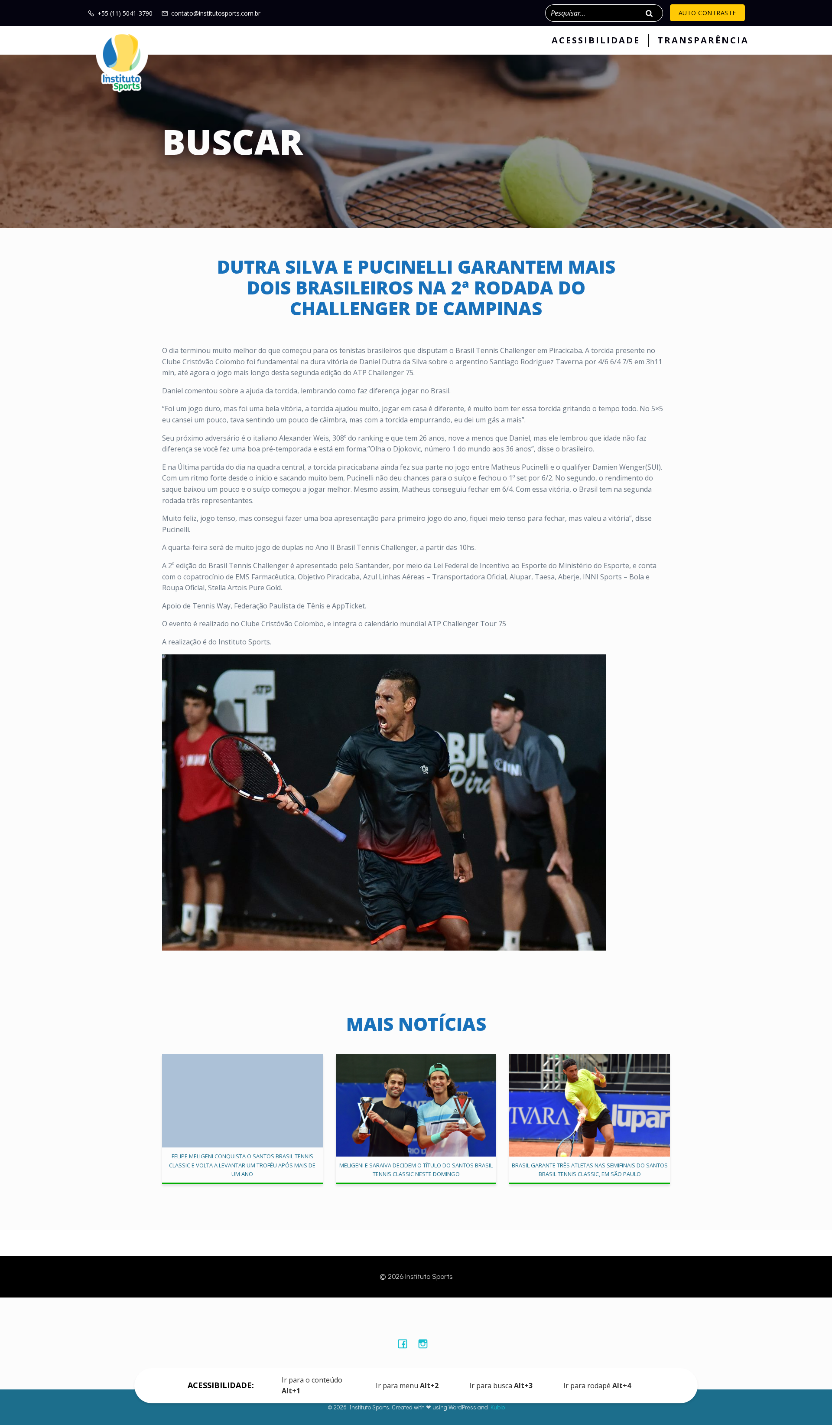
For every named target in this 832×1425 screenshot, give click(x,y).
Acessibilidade (596, 40)
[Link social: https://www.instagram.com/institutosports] (426, 1343)
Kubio (498, 1407)
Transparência (703, 40)
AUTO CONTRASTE (707, 13)
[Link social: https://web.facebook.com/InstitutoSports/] (406, 1343)
